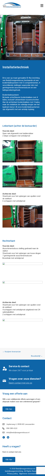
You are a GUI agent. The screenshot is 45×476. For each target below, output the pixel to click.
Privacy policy (12, 474)
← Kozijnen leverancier (11, 352)
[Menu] (42, 5)
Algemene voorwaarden (28, 474)
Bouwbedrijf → (36, 356)
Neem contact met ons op (20, 383)
